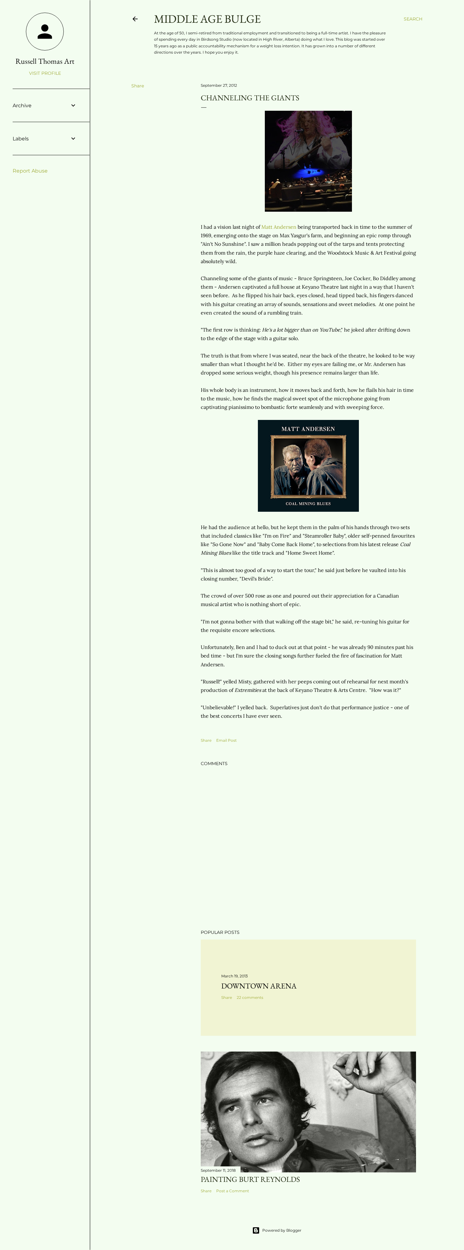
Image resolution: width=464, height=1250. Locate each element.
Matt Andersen (278, 227)
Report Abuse (30, 171)
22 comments (250, 997)
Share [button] (137, 86)
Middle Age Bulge (207, 18)
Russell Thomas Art (44, 61)
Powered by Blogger (281, 1230)
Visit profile (45, 73)
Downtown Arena (259, 986)
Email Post (226, 740)
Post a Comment (232, 1190)
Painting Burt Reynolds (250, 1179)
